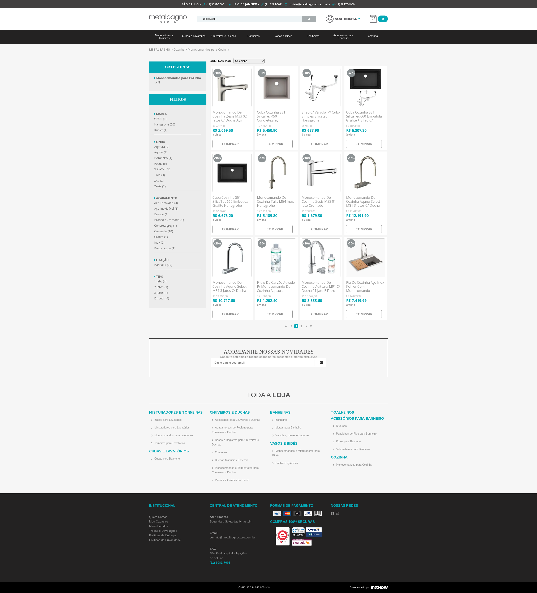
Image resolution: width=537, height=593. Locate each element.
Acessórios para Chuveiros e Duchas (237, 419)
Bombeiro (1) (163, 158)
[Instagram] (337, 513)
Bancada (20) (163, 265)
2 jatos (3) (161, 287)
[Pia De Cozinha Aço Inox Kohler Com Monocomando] (365, 257)
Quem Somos (158, 517)
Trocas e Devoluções (163, 530)
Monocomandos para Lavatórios (173, 435)
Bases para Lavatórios (168, 419)
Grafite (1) (161, 237)
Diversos (341, 425)
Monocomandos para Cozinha (208, 49)
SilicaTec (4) (162, 169)
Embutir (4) (161, 298)
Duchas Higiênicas (286, 463)
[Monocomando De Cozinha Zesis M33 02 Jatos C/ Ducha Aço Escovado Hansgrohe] (232, 87)
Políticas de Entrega (162, 535)
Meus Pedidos (158, 526)
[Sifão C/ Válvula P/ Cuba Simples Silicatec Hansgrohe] (321, 87)
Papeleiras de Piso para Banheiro (356, 433)
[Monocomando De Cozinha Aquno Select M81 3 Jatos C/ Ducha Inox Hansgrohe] (365, 172)
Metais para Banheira (288, 427)
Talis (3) (159, 175)
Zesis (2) (160, 186)
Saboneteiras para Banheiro (352, 449)
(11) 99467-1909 (345, 4)
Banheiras (254, 36)
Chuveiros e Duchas (223, 36)
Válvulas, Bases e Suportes (292, 435)
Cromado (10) (163, 231)
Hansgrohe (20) (164, 124)
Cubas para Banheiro (167, 458)
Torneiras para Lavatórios (169, 443)
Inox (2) (159, 242)
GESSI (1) (160, 119)
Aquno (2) (160, 152)
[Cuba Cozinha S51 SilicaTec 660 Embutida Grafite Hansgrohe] (232, 172)
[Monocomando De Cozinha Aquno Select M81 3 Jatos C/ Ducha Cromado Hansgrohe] (232, 257)
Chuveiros (220, 452)
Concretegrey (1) (165, 225)
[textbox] (249, 19)
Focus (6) (160, 164)
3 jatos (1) (161, 293)
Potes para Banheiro (348, 441)
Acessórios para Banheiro (343, 36)
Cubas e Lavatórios (194, 36)
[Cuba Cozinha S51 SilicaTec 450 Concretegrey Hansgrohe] (276, 87)
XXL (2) (159, 181)
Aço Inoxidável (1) (166, 208)
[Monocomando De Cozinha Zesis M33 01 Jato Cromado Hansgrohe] (321, 172)
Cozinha (373, 36)
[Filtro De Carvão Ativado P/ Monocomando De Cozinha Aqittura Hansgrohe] (276, 257)
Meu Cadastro (158, 521)
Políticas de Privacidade (165, 540)
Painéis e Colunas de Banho (231, 480)
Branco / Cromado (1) (169, 220)
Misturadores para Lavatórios (172, 427)
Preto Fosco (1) (164, 248)
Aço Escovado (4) (166, 203)
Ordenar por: (221, 61)
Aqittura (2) (161, 147)
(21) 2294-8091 (273, 4)
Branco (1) (161, 214)
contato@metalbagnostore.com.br (309, 4)
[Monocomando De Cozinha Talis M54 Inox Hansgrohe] (276, 172)
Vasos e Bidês (283, 36)
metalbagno (159, 49)
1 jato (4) (160, 281)
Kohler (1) (160, 130)
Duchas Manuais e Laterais (231, 460)
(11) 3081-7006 (215, 4)
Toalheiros (313, 36)
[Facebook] (332, 513)
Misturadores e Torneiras (164, 36)
